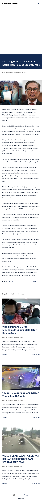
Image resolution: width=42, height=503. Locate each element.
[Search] (34, 3)
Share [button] (35, 281)
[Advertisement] (21, 31)
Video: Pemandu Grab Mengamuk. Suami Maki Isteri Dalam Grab (19, 330)
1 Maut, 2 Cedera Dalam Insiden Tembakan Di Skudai (20, 394)
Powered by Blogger (22, 495)
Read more (36, 354)
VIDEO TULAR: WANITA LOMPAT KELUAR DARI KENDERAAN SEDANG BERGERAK (20, 459)
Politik (10, 281)
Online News (10, 3)
